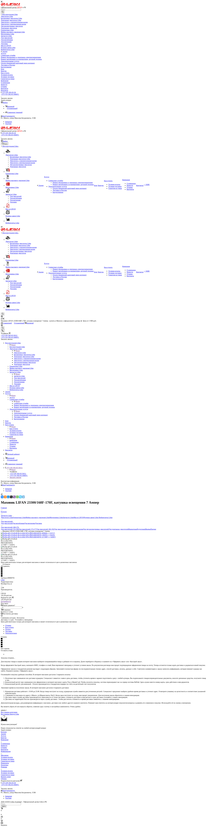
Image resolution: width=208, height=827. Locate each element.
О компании (5, 744)
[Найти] (2, 12)
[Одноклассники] (5, 497)
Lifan (3, 580)
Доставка (8, 631)
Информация (6, 751)
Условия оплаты (7, 757)
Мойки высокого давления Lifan (38, 517)
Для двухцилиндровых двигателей (96, 529)
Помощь (4, 767)
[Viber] (14, 497)
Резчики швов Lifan (91, 517)
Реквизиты (5, 763)
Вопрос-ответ (6, 777)
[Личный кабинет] (2, 317)
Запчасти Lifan (19, 376)
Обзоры (4, 779)
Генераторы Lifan (19, 517)
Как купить (14, 429)
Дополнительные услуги (23, 413)
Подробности (6, 601)
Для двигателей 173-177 (27, 529)
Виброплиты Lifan (105, 517)
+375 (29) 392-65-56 (8, 92)
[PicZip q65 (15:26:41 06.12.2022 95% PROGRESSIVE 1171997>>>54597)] (28, 537)
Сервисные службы (21, 403)
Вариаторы (133, 529)
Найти (4, 806)
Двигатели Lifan (20, 353)
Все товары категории (9, 712)
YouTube (8, 124)
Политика (4, 765)
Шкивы (147, 529)
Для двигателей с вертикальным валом (68, 529)
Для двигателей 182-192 (45, 529)
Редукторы (141, 529)
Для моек (38, 523)
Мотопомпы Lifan (56, 517)
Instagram (8, 122)
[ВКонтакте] (2, 497)
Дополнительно (11, 633)
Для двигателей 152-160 (10, 529)
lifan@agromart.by (8, 116)
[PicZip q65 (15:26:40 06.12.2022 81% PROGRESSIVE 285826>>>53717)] (28, 533)
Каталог (4, 732)
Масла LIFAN (79, 517)
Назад (13, 345)
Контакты (4, 749)
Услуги (12, 397)
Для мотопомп (29, 523)
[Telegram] (23, 497)
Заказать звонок (15, 477)
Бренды (3, 738)
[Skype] (20, 497)
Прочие (153, 529)
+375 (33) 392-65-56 (10, 94)
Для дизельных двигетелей (119, 529)
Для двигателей (6, 523)
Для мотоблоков (18, 523)
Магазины (4, 755)
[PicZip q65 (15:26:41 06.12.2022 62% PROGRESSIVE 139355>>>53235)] (28, 535)
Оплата (8, 629)
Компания (13, 440)
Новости (4, 745)
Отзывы (8, 625)
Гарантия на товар (7, 761)
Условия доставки (7, 759)
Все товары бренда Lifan (10, 714)
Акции (3, 734)
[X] (11, 497)
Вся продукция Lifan (17, 347)
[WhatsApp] (17, 497)
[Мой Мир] (8, 497)
